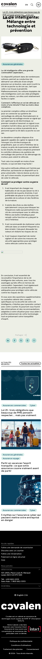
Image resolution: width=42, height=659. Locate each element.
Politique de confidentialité (21, 641)
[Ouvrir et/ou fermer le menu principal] (38, 4)
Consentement (33, 649)
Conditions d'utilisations (21, 645)
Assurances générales (13, 64)
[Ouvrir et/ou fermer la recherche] (32, 4)
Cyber (32, 405)
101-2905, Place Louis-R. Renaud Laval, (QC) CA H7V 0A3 (15, 574)
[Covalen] (9, 4)
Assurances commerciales (14, 405)
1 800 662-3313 (18, 581)
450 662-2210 (12, 579)
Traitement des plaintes (13, 649)
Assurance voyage (11, 458)
